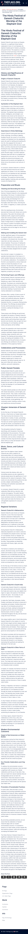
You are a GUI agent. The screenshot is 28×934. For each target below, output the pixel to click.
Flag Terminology (7, 917)
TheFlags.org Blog (11, 9)
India (15, 55)
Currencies (5, 909)
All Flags (4, 890)
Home (3, 9)
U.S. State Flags (6, 896)
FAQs (3, 920)
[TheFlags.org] (11, 3)
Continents (5, 904)
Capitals (4, 907)
